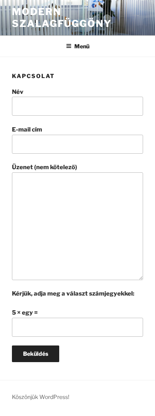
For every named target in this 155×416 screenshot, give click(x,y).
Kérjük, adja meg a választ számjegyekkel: (73, 293)
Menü (81, 46)
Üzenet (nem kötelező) (44, 167)
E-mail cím (27, 129)
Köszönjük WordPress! (40, 396)
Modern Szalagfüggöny (62, 17)
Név (17, 91)
